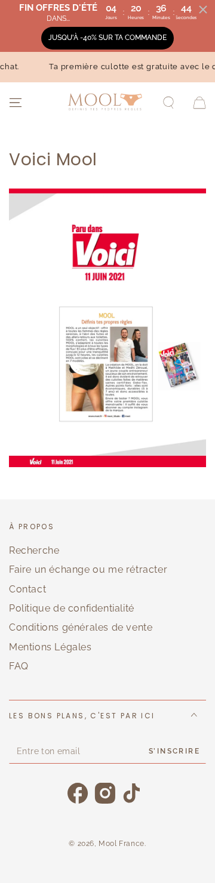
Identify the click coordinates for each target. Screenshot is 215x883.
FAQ (19, 666)
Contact (27, 589)
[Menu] (15, 102)
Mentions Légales (50, 647)
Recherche (34, 550)
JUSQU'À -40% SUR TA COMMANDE (107, 37)
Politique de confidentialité (71, 608)
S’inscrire (174, 751)
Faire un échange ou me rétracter (88, 569)
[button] (168, 102)
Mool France (122, 843)
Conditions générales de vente (80, 627)
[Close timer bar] (203, 9)
